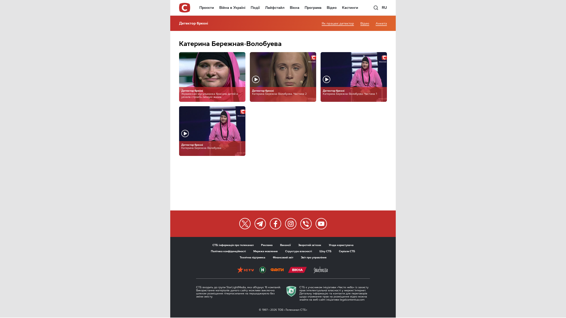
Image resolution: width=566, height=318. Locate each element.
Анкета (381, 23)
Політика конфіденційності (228, 251)
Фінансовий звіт (283, 257)
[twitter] (245, 223)
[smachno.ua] (320, 270)
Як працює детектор (338, 23)
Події (255, 8)
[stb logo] (185, 8)
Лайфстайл (275, 8)
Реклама (267, 245)
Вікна (294, 8)
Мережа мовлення (265, 251)
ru (384, 8)
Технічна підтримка (252, 257)
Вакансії (285, 245)
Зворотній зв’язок (309, 245)
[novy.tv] (262, 270)
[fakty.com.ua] (277, 270)
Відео (332, 8)
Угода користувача (341, 245)
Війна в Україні (232, 8)
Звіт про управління (314, 257)
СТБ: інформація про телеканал (233, 245)
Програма (313, 8)
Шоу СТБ (325, 251)
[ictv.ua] (245, 270)
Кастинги (350, 8)
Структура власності (298, 251)
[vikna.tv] (297, 270)
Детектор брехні (193, 23)
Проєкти (206, 8)
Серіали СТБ (347, 251)
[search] (376, 8)
